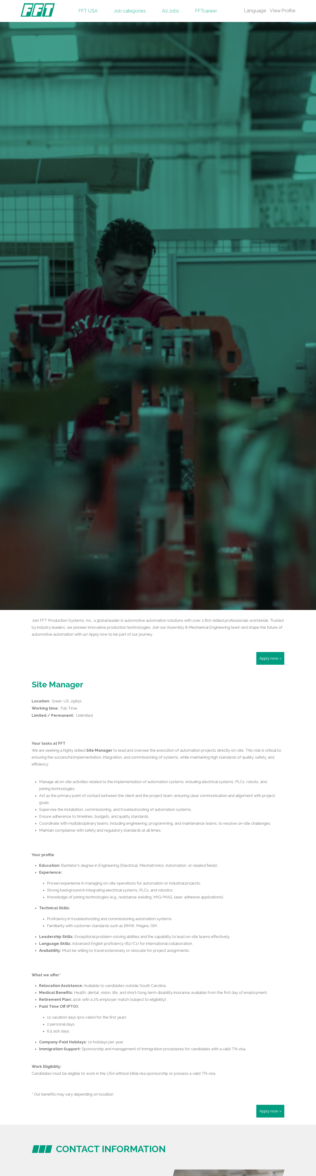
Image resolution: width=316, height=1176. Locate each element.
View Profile (282, 10)
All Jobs (170, 11)
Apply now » (270, 658)
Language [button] (255, 10)
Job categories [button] (130, 11)
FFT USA (88, 11)
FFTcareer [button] (206, 11)
